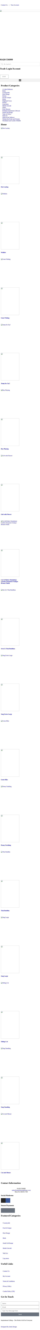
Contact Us (4, 5)
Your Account (15, 5)
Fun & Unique (7, 1228)
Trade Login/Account (10, 69)
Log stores (6, 1258)
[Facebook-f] (8, 1200)
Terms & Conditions (9, 1281)
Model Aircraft (7, 1248)
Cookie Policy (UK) (9, 1291)
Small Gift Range (8, 1243)
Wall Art (5, 1253)
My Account (6, 1276)
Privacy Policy (7, 1286)
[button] (20, 80)
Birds (4, 1238)
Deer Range (6, 1233)
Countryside (6, 1223)
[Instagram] (3, 1200)
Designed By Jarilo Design (9, 1327)
